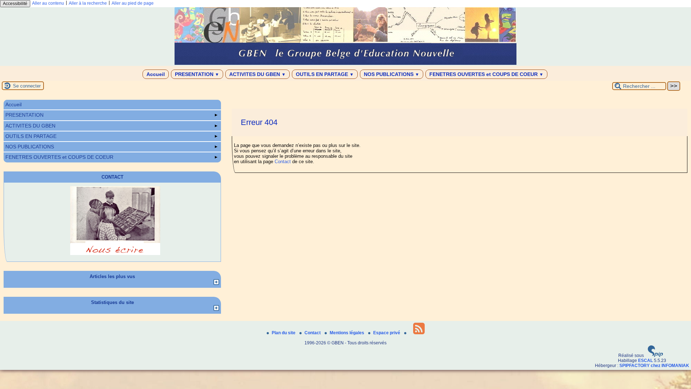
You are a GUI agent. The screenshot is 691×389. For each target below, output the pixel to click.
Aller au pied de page (133, 3)
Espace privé (387, 332)
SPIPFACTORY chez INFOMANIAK (654, 365)
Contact (283, 161)
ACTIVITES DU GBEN (257, 74)
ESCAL (645, 360)
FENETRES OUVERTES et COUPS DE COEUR (486, 74)
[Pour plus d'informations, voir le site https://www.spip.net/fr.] (655, 355)
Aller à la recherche (88, 3)
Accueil (155, 74)
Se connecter (27, 86)
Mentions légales (347, 332)
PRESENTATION (197, 74)
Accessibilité (15, 3)
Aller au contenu (48, 3)
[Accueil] (345, 63)
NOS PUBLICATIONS (391, 74)
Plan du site (284, 332)
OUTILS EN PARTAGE (325, 74)
